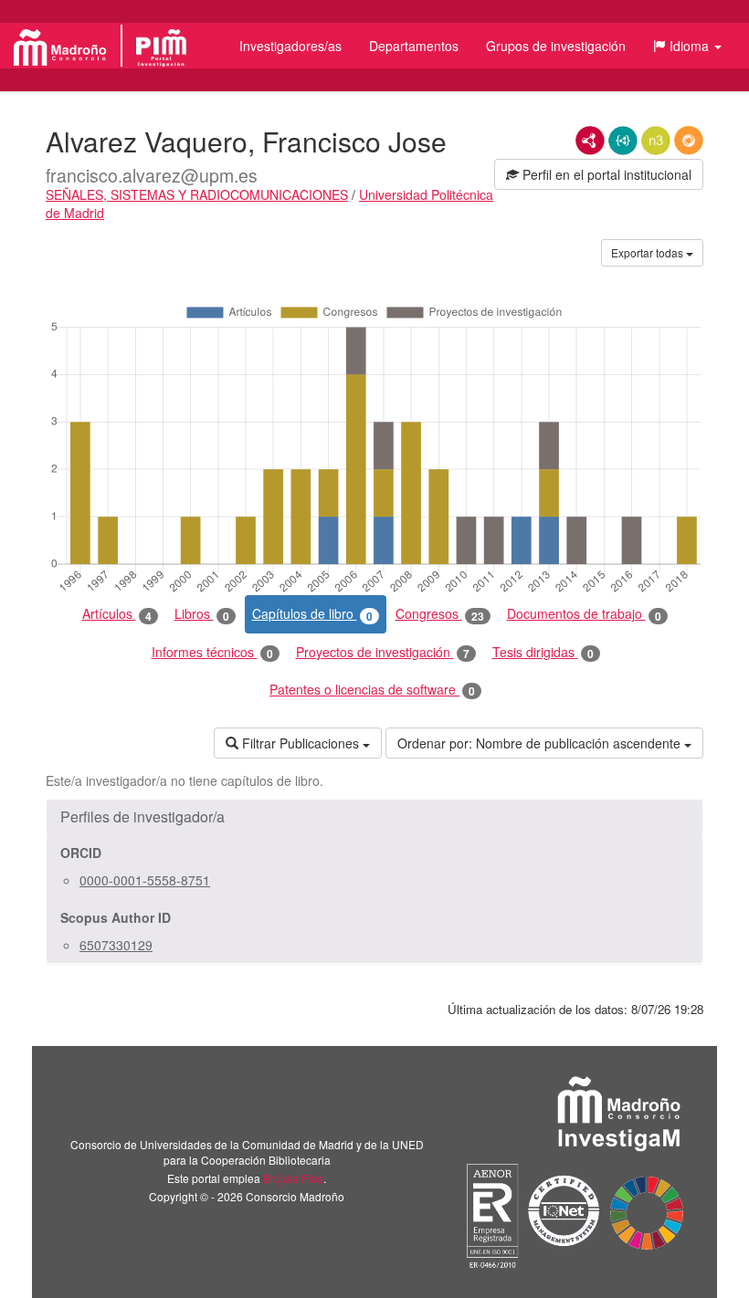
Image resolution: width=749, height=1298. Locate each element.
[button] (687, 45)
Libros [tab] (201, 613)
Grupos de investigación (556, 46)
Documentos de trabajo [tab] (584, 613)
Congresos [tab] (440, 613)
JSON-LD (623, 140)
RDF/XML (590, 140)
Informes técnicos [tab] (212, 652)
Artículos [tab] (117, 613)
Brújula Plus (293, 1178)
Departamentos (414, 46)
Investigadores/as (290, 46)
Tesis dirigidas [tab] (543, 652)
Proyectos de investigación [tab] (382, 652)
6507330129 (116, 945)
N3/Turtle (655, 140)
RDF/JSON (688, 140)
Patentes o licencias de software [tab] (372, 689)
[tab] (374, 817)
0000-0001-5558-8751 (144, 880)
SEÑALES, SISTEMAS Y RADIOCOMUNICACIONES (197, 194)
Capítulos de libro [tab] (312, 613)
